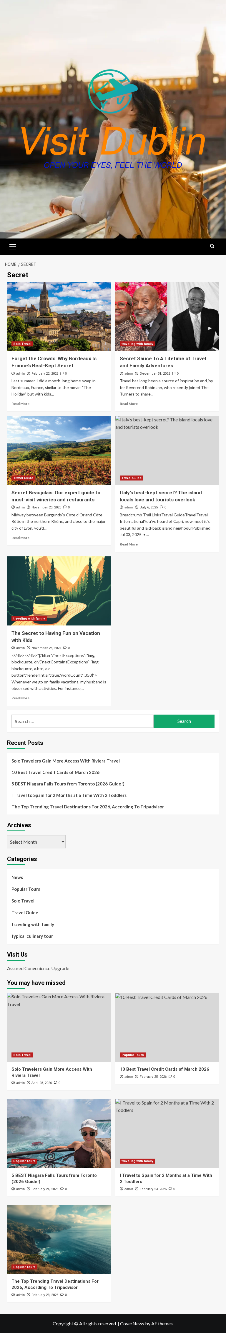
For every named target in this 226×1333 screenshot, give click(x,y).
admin (20, 373)
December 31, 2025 (155, 374)
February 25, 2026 (153, 1077)
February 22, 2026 (44, 374)
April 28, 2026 (41, 1083)
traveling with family (137, 344)
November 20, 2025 (46, 507)
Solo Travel (22, 344)
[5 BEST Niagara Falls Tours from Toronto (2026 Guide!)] (59, 1133)
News (17, 877)
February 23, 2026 (153, 1189)
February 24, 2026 (44, 1189)
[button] (13, 245)
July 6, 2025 (149, 507)
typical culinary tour (32, 936)
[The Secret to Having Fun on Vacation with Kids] (59, 590)
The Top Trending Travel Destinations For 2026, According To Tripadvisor (87, 806)
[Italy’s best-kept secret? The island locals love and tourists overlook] (167, 450)
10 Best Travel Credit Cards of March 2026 (55, 772)
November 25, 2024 (46, 648)
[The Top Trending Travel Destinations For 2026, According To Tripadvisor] (59, 1239)
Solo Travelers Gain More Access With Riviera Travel (65, 760)
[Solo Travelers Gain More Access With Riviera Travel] (59, 1027)
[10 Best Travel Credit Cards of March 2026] (167, 1027)
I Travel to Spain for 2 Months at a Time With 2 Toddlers (69, 795)
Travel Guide (23, 478)
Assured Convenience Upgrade (38, 968)
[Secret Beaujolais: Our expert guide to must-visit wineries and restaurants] (59, 450)
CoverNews (132, 1323)
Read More (20, 403)
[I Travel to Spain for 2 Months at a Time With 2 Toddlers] (167, 1133)
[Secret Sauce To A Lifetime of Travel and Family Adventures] (167, 316)
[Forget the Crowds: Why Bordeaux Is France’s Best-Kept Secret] (59, 316)
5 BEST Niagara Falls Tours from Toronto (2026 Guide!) (67, 783)
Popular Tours (25, 889)
